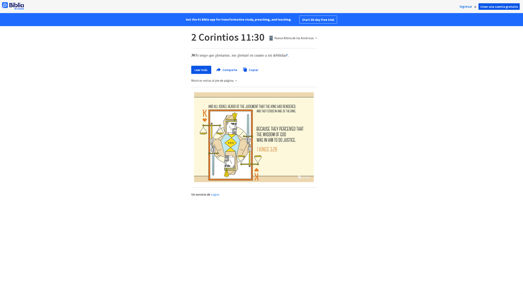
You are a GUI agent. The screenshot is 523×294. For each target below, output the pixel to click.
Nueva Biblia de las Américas (294, 38)
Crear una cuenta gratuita (499, 6)
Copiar (253, 69)
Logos (215, 194)
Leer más (201, 70)
